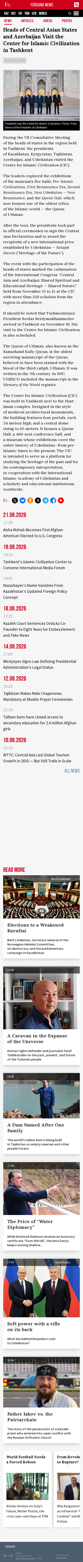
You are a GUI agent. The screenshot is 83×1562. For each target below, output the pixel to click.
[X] (15, 500)
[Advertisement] (41, 821)
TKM (26, 13)
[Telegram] (46, 500)
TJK (20, 13)
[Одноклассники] (30, 500)
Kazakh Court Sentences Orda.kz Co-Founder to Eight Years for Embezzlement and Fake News (39, 629)
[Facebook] (53, 500)
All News (72, 771)
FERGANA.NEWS (42, 4)
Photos (67, 21)
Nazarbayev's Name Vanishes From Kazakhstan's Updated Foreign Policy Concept (35, 591)
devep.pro (61, 1557)
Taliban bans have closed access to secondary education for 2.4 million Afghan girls (39, 722)
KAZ (6, 13)
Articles (27, 21)
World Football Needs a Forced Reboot (26, 1459)
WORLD (43, 13)
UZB (34, 13)
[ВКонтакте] (23, 500)
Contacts (10, 1546)
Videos (48, 21)
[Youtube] (61, 500)
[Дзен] (38, 500)
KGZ (13, 13)
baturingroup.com (25, 1558)
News (8, 21)
